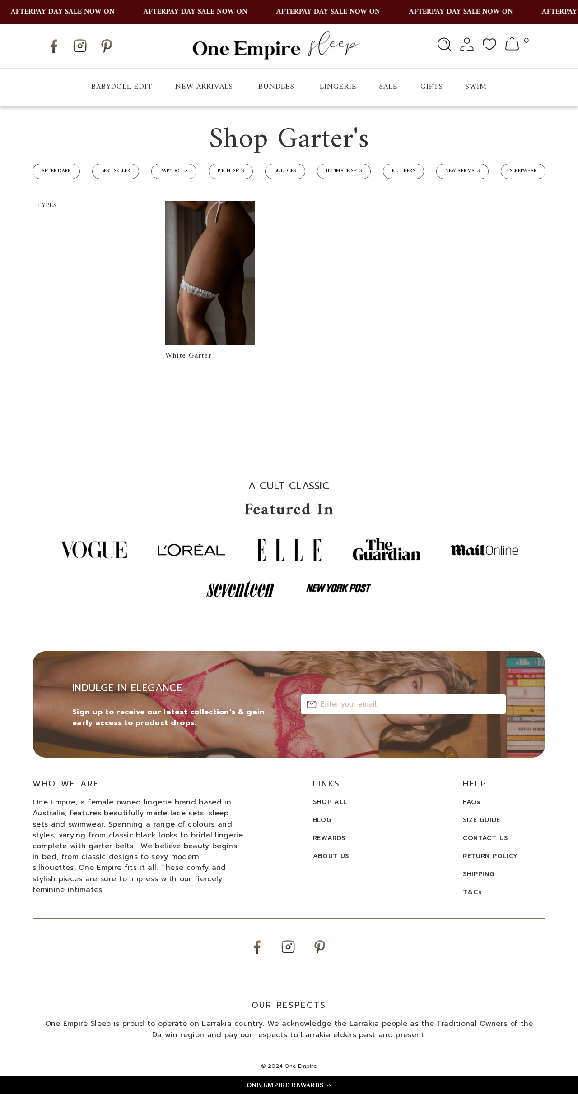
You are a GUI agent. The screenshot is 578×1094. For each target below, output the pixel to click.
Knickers (403, 171)
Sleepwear (523, 171)
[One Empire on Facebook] (53, 53)
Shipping (478, 874)
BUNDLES (276, 87)
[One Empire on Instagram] (80, 52)
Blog (322, 820)
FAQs (472, 802)
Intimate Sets (344, 171)
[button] (289, 1085)
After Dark (56, 171)
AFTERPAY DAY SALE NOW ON (54, 11)
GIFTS (431, 87)
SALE (388, 87)
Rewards (329, 838)
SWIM (476, 87)
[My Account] (467, 46)
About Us (331, 856)
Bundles (285, 171)
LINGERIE (338, 87)
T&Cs (472, 892)
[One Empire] (276, 45)
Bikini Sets (231, 171)
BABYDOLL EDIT (122, 87)
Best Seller (115, 171)
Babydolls (173, 171)
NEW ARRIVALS (204, 87)
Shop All (330, 802)
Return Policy (490, 856)
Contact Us (485, 838)
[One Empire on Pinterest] (107, 53)
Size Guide (481, 820)
